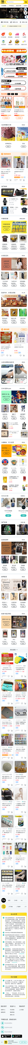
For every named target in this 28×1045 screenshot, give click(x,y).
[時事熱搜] (7, 57)
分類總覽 (3, 6)
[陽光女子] (7, 70)
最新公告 (12, 1014)
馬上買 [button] (5, 322)
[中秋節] (20, 82)
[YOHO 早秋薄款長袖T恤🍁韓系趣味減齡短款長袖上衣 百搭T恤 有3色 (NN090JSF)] (13, 505)
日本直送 (11, 6)
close (2, 1042)
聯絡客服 (12, 1012)
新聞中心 (3, 1009)
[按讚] (11, 376)
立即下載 (23, 1042)
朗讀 (25, 9)
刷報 (3, 900)
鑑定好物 (18, 6)
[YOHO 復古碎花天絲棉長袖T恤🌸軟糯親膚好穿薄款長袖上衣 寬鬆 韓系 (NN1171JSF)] (5, 502)
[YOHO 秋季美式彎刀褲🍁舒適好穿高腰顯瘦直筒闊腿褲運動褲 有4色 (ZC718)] (13, 500)
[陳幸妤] (7, 88)
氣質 (9, 900)
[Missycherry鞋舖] (23, 507)
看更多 (23, 125)
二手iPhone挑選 (11, 26)
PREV (1, 138)
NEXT (27, 138)
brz (22, 900)
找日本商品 (22, 388)
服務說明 (3, 1012)
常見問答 (12, 1009)
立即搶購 (6, 118)
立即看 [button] (6, 229)
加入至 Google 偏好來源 (25, 13)
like (7, 180)
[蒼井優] (7, 82)
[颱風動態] (20, 70)
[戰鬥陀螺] (20, 88)
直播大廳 (23, 522)
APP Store (6, 1036)
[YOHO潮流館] (8, 507)
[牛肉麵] (20, 75)
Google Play (17, 1036)
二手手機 (10, 906)
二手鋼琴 (18, 906)
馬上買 (23, 292)
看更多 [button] (6, 266)
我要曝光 (24, 94)
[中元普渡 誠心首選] (14, 13)
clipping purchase (10, 180)
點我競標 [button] (5, 248)
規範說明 (21, 953)
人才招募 (21, 1009)
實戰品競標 (22, 218)
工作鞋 (15, 900)
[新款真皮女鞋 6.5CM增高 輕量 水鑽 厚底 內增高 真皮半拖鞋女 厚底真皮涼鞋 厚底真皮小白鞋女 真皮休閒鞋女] (21, 502)
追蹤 (8, 515)
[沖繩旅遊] (7, 75)
